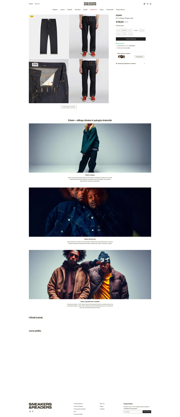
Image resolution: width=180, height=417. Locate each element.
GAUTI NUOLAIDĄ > (102, 213)
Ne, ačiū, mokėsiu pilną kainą (102, 219)
